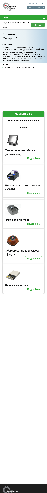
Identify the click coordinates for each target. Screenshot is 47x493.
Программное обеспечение (23, 120)
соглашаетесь (10, 25)
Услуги (23, 127)
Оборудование (23, 114)
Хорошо (38, 25)
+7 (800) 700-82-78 (36, 3)
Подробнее (33, 158)
